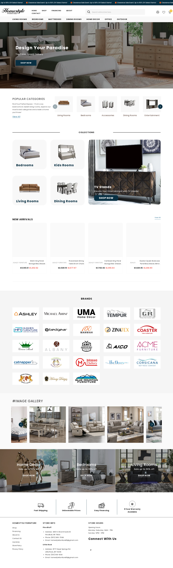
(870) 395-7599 (57, 537)
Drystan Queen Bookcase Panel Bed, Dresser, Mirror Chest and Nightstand (150, 262)
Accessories (108, 115)
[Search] (115, 12)
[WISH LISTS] (163, 12)
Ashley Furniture (20, 263)
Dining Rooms (130, 115)
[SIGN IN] (157, 12)
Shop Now (26, 63)
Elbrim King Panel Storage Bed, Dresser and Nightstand (37, 262)
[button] (160, 106)
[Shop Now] (124, 172)
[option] (64, 106)
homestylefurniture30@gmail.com (64, 540)
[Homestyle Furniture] (64, 104)
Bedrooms (86, 115)
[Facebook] (90, 550)
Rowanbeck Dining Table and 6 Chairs (76, 262)
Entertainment (152, 115)
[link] (25, 313)
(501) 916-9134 (56, 555)
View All (16, 116)
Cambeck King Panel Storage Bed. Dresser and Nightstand (112, 262)
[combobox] (117, 12)
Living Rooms (63, 115)
